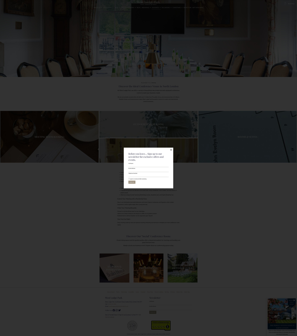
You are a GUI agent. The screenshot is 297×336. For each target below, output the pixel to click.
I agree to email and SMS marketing (138, 179)
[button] (171, 149)
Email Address (131, 168)
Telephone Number (132, 173)
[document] (148, 168)
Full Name (130, 163)
